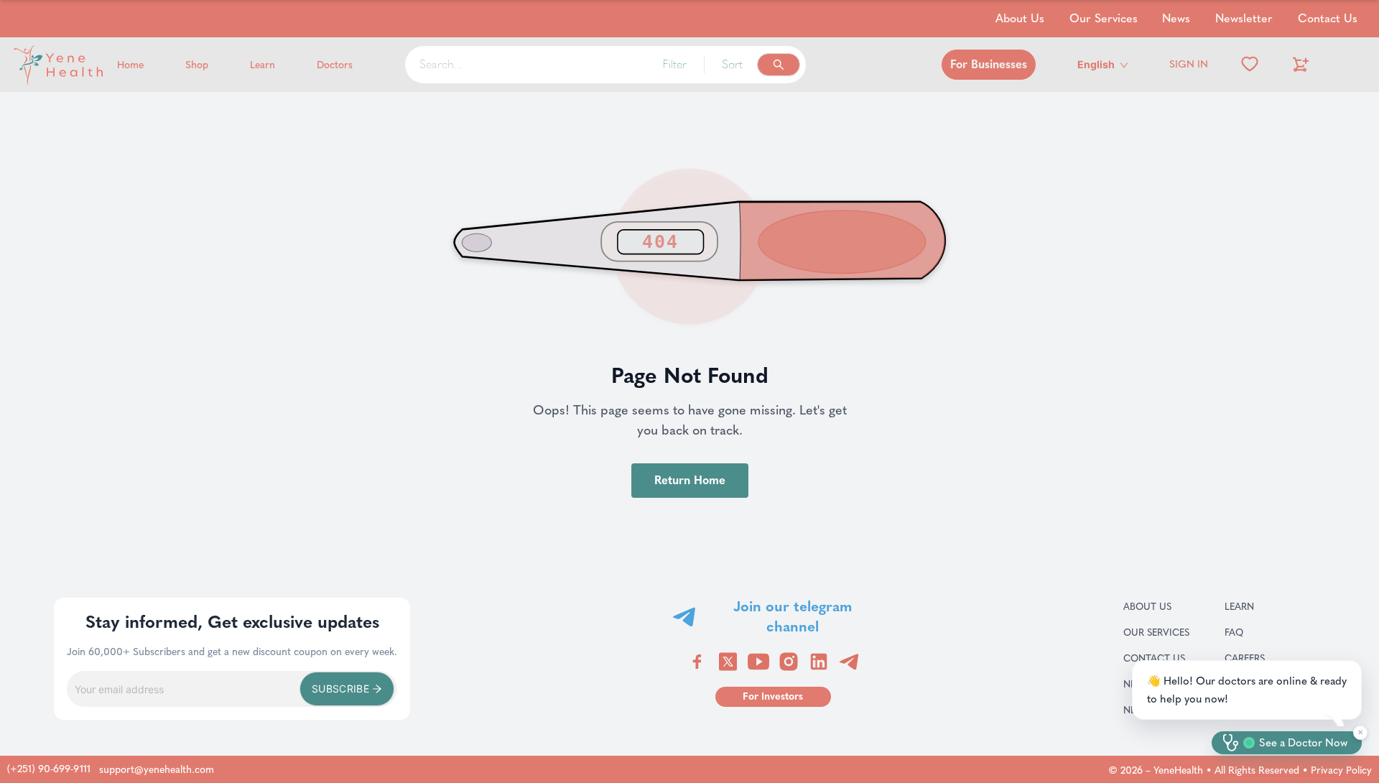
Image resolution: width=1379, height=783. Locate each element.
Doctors (335, 65)
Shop (196, 65)
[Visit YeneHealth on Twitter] (728, 661)
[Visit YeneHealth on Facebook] (697, 661)
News (1176, 18)
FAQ (1251, 632)
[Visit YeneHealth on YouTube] (758, 661)
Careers (1262, 658)
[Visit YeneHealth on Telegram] (849, 661)
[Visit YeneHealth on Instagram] (788, 661)
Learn (262, 65)
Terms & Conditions (1293, 684)
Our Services (1103, 18)
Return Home (689, 480)
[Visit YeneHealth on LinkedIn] (819, 661)
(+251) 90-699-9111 (48, 769)
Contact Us (1327, 18)
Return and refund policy (1293, 709)
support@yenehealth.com (156, 770)
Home (130, 65)
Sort (732, 64)
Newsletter (1244, 18)
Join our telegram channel (792, 616)
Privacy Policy (1341, 770)
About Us (1019, 18)
